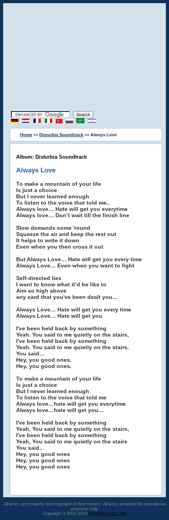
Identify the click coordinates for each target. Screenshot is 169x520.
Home (26, 134)
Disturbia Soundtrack (61, 134)
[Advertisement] (84, 58)
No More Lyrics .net (107, 513)
